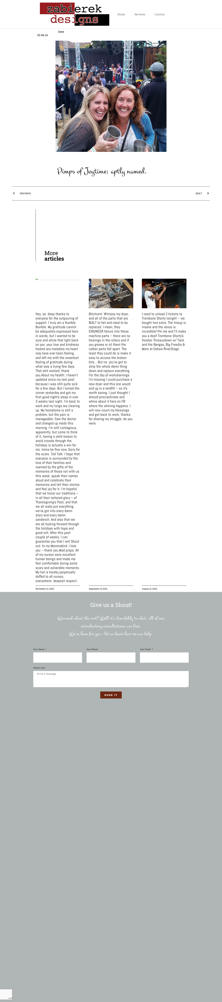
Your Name (39, 649)
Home (121, 14)
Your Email (145, 649)
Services (139, 14)
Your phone (92, 649)
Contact (160, 14)
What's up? (39, 668)
